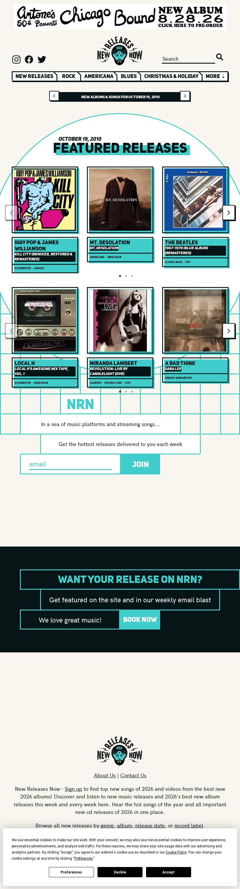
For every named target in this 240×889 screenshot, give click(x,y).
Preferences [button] (83, 858)
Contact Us (133, 775)
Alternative (23, 268)
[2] (126, 276)
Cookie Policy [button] (176, 852)
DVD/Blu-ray (113, 382)
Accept (168, 872)
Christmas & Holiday (171, 76)
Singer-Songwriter (178, 377)
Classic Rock (173, 262)
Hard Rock (41, 382)
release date (150, 825)
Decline (120, 872)
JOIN (140, 464)
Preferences (71, 872)
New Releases (34, 76)
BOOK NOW (140, 619)
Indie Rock (114, 257)
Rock (69, 76)
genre (107, 825)
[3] (132, 276)
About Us (105, 775)
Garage (39, 268)
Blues (129, 76)
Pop (188, 262)
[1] (120, 276)
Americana (99, 76)
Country (96, 382)
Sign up (73, 788)
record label (188, 825)
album (124, 825)
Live (128, 382)
